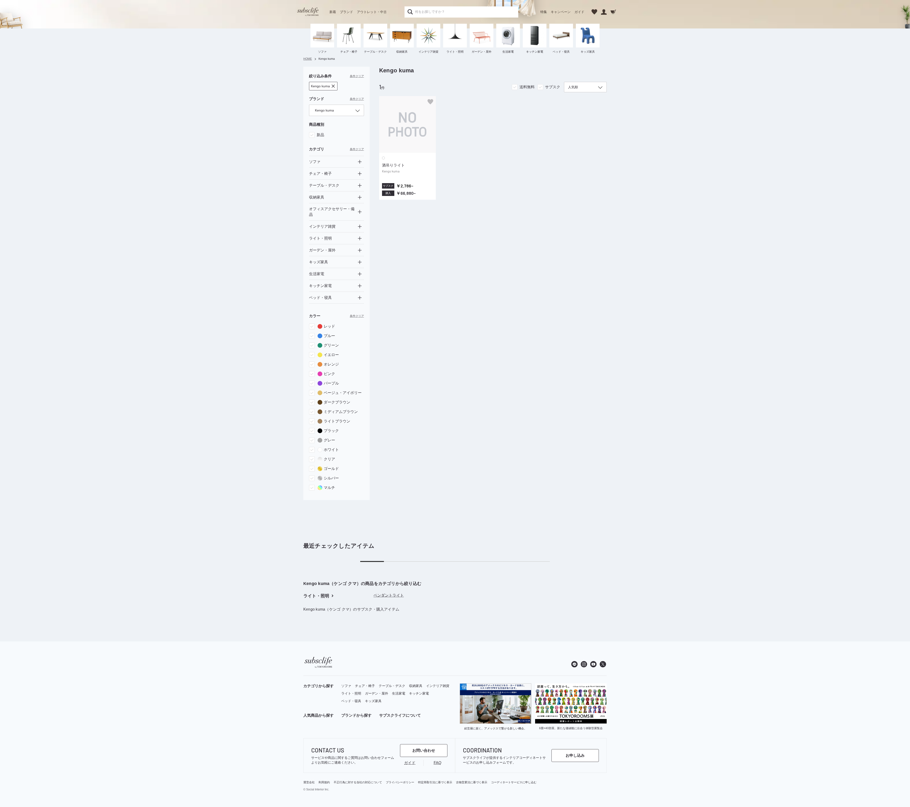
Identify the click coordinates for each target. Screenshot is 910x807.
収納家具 (415, 686)
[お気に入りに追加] (430, 102)
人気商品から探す (318, 715)
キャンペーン (561, 12)
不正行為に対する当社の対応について (358, 782)
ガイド (579, 12)
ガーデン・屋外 (376, 693)
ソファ (346, 686)
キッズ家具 (373, 701)
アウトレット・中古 (372, 12)
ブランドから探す (356, 715)
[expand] (359, 161)
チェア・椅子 (365, 686)
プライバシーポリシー (400, 782)
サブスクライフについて (400, 715)
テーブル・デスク (392, 686)
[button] (323, 86)
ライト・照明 (351, 693)
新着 (332, 12)
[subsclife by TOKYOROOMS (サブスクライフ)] (308, 12)
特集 (543, 12)
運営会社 (309, 782)
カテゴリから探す (318, 686)
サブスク (552, 87)
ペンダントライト (388, 595)
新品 (320, 135)
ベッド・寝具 (351, 701)
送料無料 (527, 87)
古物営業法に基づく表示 (471, 782)
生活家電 (398, 693)
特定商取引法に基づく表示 (435, 782)
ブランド (346, 12)
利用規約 (324, 782)
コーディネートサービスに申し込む (514, 782)
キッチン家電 (419, 693)
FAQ (437, 763)
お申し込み (575, 755)
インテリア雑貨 (437, 686)
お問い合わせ (423, 750)
